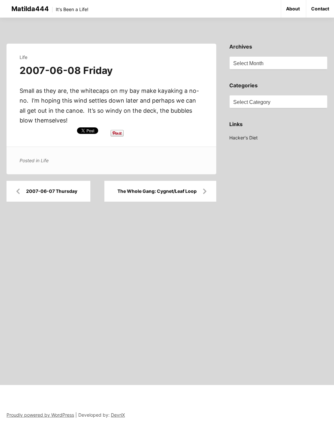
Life (23, 57)
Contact (320, 8)
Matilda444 (30, 9)
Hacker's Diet (243, 137)
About (293, 8)
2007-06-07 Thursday (51, 191)
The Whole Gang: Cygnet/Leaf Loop (157, 191)
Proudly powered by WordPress (40, 415)
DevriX (118, 415)
